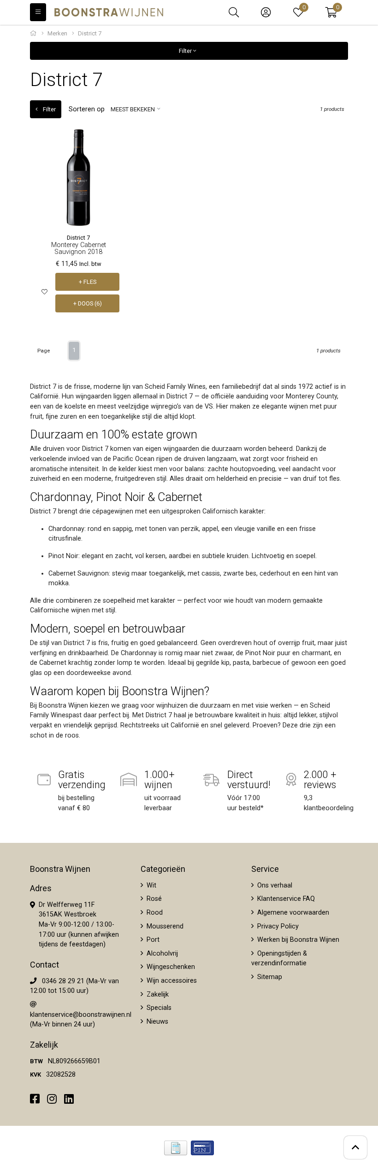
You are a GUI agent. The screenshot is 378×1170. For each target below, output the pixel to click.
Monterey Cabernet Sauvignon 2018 (78, 248)
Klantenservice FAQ (285, 899)
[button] (331, 12)
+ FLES (87, 281)
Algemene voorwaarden (292, 912)
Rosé (153, 899)
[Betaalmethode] (175, 1148)
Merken (57, 33)
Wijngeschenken (170, 967)
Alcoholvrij (161, 953)
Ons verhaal (273, 885)
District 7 (78, 237)
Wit (150, 885)
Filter (186, 50)
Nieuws (156, 1022)
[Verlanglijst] (44, 292)
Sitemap (268, 977)
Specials (158, 1008)
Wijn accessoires (171, 981)
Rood (154, 912)
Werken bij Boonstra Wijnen (297, 940)
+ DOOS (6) (87, 303)
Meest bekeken (133, 109)
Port (152, 940)
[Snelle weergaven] (112, 143)
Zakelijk (157, 994)
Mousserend (164, 926)
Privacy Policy (277, 926)
